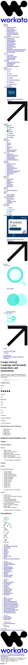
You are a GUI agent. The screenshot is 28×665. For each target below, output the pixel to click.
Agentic (6, 565)
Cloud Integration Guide (10, 612)
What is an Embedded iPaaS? (11, 609)
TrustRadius (7, 626)
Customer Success (8, 589)
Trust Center (7, 585)
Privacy (11, 654)
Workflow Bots (7, 569)
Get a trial (6, 351)
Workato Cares (7, 556)
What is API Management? (10, 601)
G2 (4, 624)
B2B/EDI (6, 572)
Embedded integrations (9, 564)
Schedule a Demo (5, 382)
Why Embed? (7, 600)
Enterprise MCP (8, 576)
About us (6, 549)
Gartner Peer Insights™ (9, 623)
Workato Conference (9, 582)
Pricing (5, 550)
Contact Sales (7, 616)
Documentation (7, 583)
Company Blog (7, 590)
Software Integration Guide (10, 602)
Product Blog (7, 591)
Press (5, 557)
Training (6, 586)
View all (6, 138)
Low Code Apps (8, 571)
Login (5, 348)
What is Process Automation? (11, 604)
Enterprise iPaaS (8, 562)
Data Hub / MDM (8, 575)
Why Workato (7, 547)
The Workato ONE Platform (11, 546)
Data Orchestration (8, 568)
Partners (6, 553)
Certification (7, 587)
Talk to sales (12, 351)
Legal (8, 655)
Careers (5, 554)
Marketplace (7, 594)
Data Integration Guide (9, 611)
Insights (6, 574)
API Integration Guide (9, 608)
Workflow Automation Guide (11, 605)
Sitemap (18, 655)
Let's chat (6, 352)
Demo (5, 580)
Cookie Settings (17, 654)
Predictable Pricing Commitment (12, 558)
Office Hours (7, 619)
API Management (8, 567)
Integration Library (8, 593)
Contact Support (8, 618)
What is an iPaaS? (8, 598)
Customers (6, 551)
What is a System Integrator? (11, 607)
